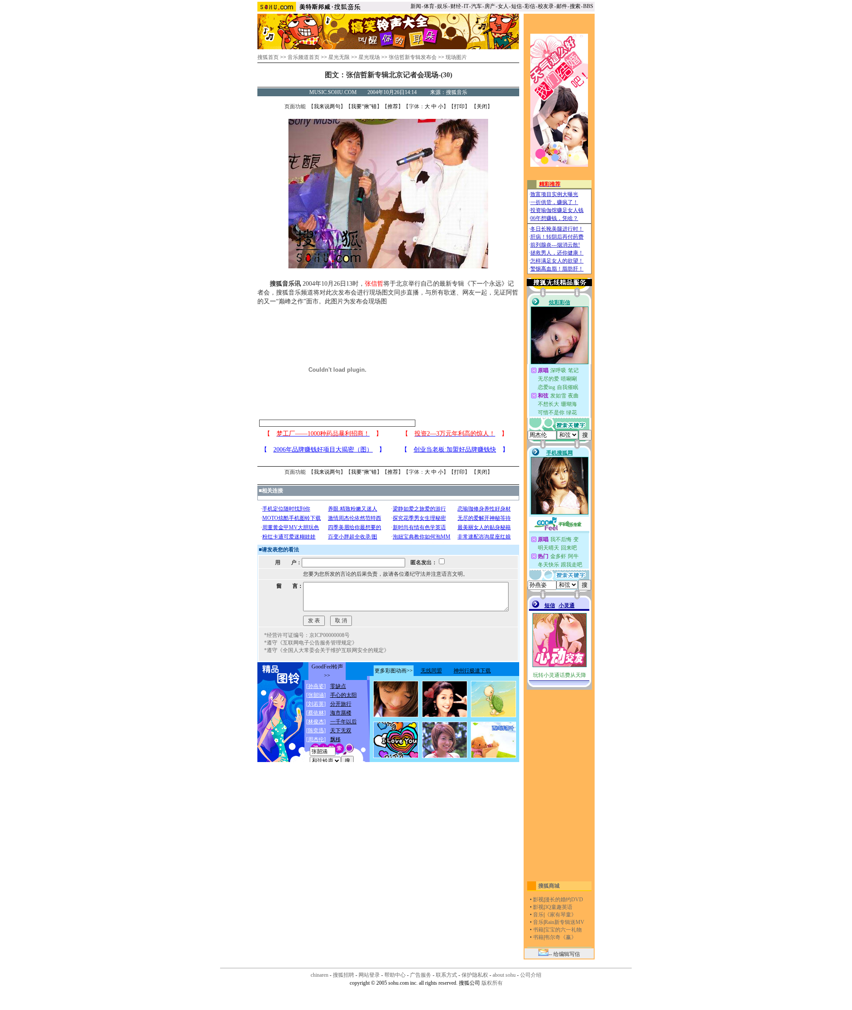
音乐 (538, 915)
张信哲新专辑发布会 (413, 57)
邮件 (561, 6)
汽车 (476, 6)
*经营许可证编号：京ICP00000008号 (307, 635)
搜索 (575, 6)
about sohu (504, 975)
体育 (429, 6)
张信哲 (374, 283)
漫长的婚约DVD (563, 899)
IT (466, 6)
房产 (490, 6)
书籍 (538, 930)
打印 (459, 106)
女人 (503, 6)
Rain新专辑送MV (564, 922)
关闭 (482, 106)
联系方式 (446, 975)
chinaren (319, 975)
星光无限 (339, 57)
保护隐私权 (475, 975)
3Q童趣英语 (558, 907)
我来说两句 (327, 106)
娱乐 (442, 6)
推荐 (392, 106)
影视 (538, 899)
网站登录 (369, 975)
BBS (588, 6)
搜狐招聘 (343, 975)
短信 (516, 6)
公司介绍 (530, 975)
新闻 (415, 6)
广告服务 (420, 975)
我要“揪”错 (364, 106)
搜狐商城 (549, 886)
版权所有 (492, 983)
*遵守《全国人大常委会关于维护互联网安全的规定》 (326, 650)
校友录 (546, 6)
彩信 (530, 6)
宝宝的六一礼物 (563, 930)
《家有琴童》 (560, 915)
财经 (455, 6)
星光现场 (369, 57)
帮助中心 (395, 975)
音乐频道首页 (304, 57)
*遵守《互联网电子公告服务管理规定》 (310, 643)
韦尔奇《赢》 (560, 937)
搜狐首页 (268, 57)
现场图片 (456, 57)
